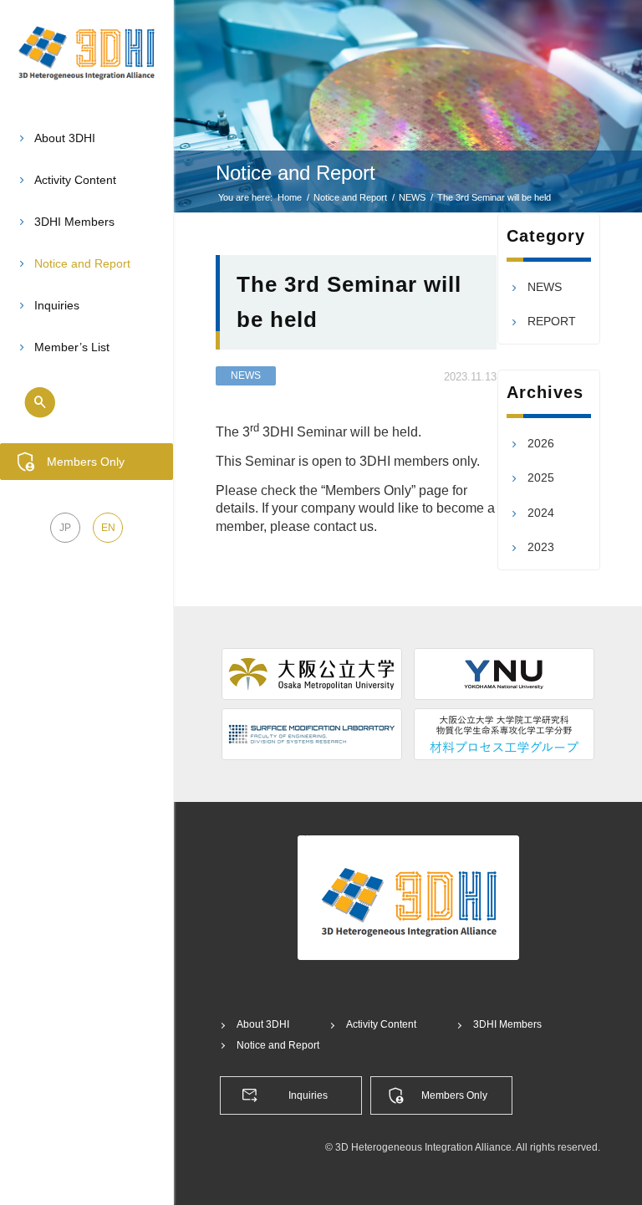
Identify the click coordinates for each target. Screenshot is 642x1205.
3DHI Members (507, 1024)
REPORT (551, 321)
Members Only (454, 1095)
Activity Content (381, 1024)
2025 (540, 477)
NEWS (246, 375)
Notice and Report (295, 172)
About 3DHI (263, 1024)
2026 (540, 443)
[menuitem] (87, 138)
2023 (540, 547)
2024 (540, 512)
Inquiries (308, 1095)
